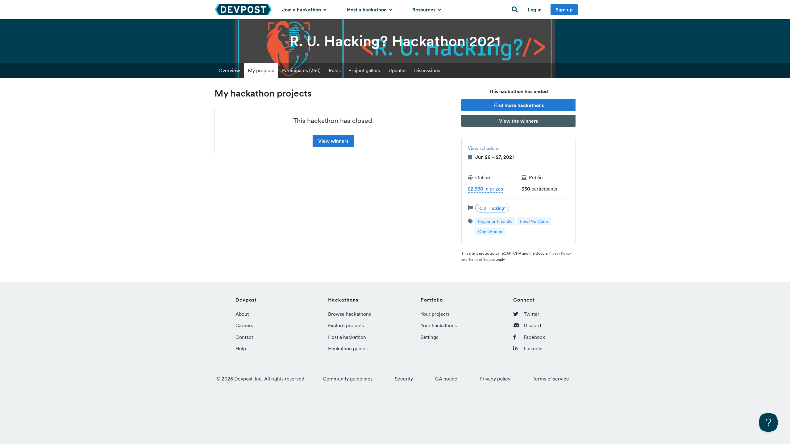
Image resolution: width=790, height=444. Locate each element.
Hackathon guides (348, 348)
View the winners (518, 121)
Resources (424, 9)
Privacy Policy (559, 253)
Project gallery (364, 70)
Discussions (427, 70)
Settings (429, 337)
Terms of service (551, 379)
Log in (535, 9)
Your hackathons (439, 325)
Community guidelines (347, 379)
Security (404, 379)
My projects (261, 70)
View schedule (483, 148)
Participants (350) (301, 70)
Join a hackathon (302, 9)
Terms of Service (481, 259)
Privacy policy (495, 379)
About (242, 314)
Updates (397, 70)
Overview (229, 70)
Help (240, 348)
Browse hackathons (349, 314)
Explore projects (346, 325)
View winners (333, 141)
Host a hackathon (367, 9)
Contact (244, 337)
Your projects (435, 314)
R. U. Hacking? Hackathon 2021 (395, 41)
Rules (335, 70)
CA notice (446, 379)
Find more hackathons (518, 105)
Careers (244, 325)
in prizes (485, 189)
